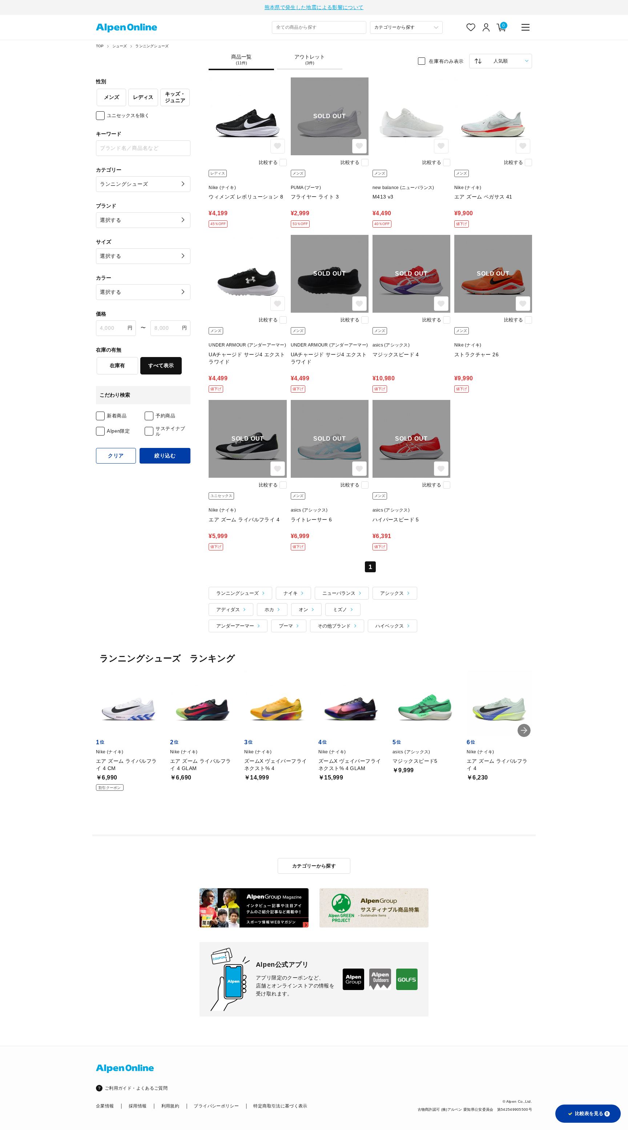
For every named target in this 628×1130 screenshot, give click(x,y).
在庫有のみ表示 (446, 61)
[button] (524, 730)
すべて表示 (161, 365)
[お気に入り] (471, 27)
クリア (116, 455)
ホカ (269, 609)
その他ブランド (334, 626)
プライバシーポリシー (216, 1106)
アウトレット (309, 59)
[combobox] (319, 27)
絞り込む (165, 455)
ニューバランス (338, 593)
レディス (143, 97)
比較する (268, 162)
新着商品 (117, 415)
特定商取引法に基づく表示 (280, 1106)
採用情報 (137, 1106)
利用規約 (170, 1106)
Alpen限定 (118, 431)
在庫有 (117, 365)
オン (303, 609)
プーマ (286, 626)
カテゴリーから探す (314, 866)
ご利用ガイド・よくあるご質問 (136, 1088)
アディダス (228, 609)
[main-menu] (525, 27)
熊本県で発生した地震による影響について (314, 7)
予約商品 (166, 415)
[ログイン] (486, 27)
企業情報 (105, 1106)
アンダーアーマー (235, 626)
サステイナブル (170, 431)
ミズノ (340, 609)
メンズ (111, 97)
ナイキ (290, 593)
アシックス (392, 593)
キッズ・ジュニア (175, 97)
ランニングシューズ (152, 46)
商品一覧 (241, 59)
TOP (100, 46)
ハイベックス (389, 626)
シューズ (119, 46)
